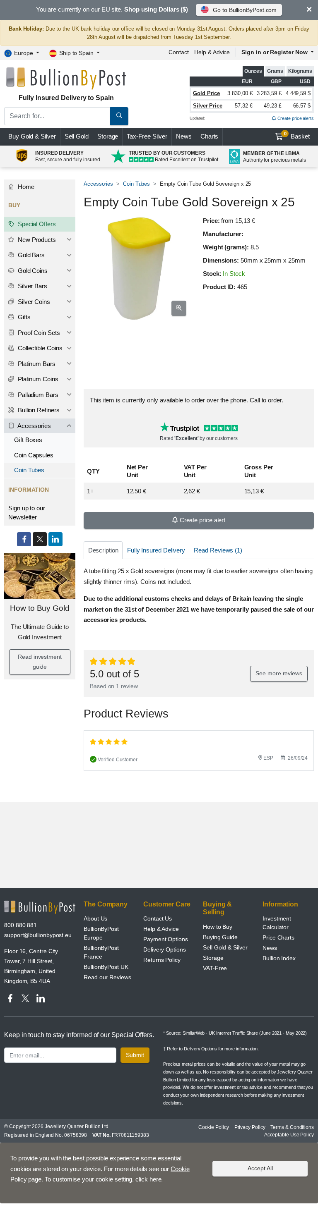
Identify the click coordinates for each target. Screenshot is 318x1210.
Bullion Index (279, 958)
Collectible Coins (39, 348)
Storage (107, 136)
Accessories (98, 184)
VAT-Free (215, 968)
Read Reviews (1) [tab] (218, 550)
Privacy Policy (249, 1127)
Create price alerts (295, 118)
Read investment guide (40, 661)
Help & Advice (212, 52)
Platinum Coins (37, 379)
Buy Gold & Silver (32, 136)
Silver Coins (33, 301)
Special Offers (36, 223)
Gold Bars (30, 254)
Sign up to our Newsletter (26, 513)
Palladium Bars (37, 394)
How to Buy (217, 926)
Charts (209, 136)
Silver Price (207, 106)
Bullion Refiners (38, 410)
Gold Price (206, 93)
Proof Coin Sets (38, 332)
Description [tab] (103, 550)
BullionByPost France (101, 952)
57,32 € (243, 106)
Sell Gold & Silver (225, 947)
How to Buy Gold (40, 608)
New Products (36, 239)
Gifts (23, 316)
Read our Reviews (107, 977)
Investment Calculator (277, 922)
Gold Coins (32, 270)
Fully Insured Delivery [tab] (156, 550)
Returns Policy (162, 960)
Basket (297, 135)
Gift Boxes (28, 439)
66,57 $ (302, 106)
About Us (95, 918)
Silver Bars (31, 285)
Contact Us (157, 918)
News (184, 136)
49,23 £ (272, 106)
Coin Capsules (33, 455)
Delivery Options (164, 949)
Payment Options (165, 939)
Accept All (260, 1168)
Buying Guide (220, 937)
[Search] (119, 116)
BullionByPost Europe (101, 933)
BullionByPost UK (106, 967)
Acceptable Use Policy (289, 1135)
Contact (178, 52)
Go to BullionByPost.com (245, 10)
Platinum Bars (35, 363)
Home (25, 186)
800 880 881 (20, 925)
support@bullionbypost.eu (38, 935)
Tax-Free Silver (147, 136)
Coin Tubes (136, 184)
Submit (135, 1055)
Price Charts (278, 937)
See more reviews (278, 673)
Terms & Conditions (292, 1127)
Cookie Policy (213, 1127)
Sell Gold (77, 136)
